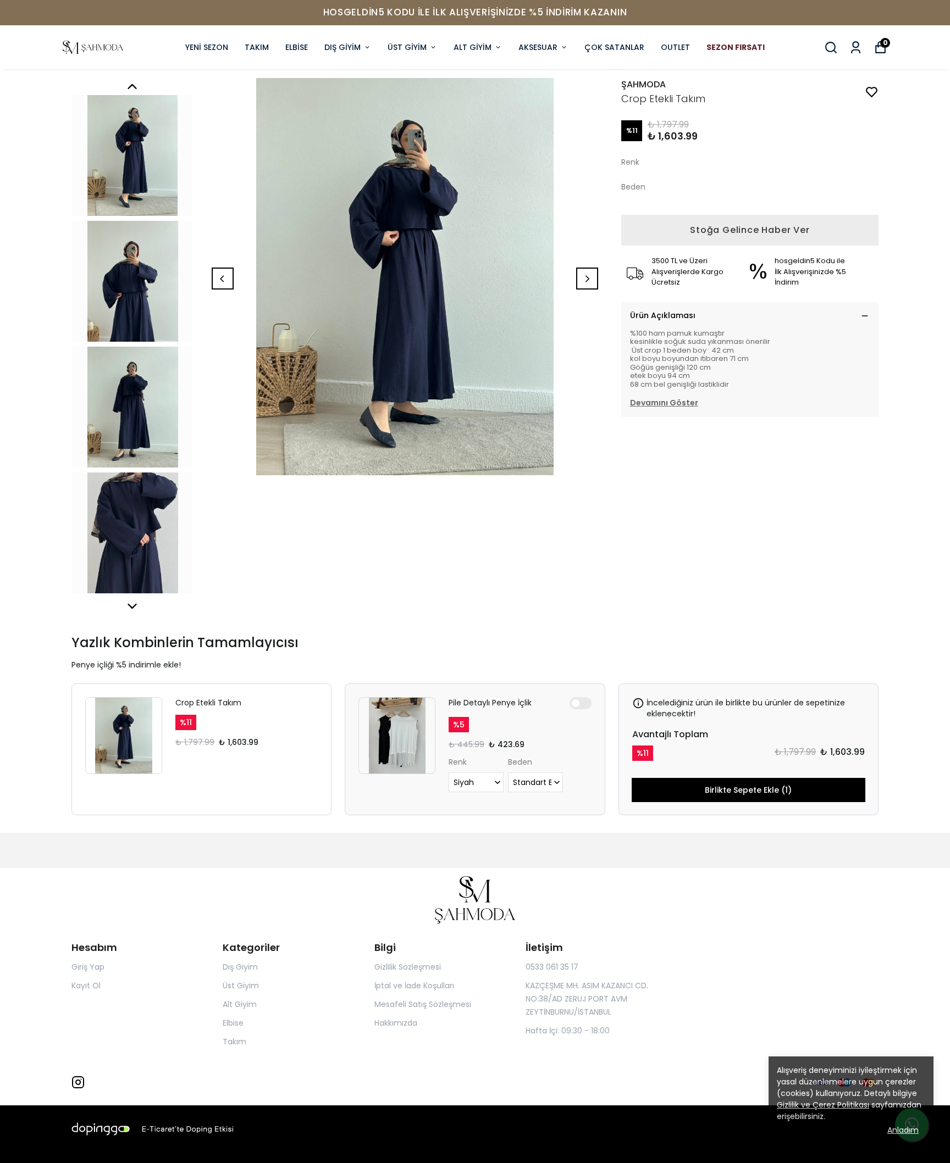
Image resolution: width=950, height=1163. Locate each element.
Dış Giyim (240, 966)
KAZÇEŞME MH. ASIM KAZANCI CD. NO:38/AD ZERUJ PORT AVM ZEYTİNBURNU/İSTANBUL (587, 998)
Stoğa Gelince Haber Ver (749, 230)
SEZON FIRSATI (735, 47)
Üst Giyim (241, 985)
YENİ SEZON (206, 47)
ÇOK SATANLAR (614, 47)
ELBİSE (296, 47)
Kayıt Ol (86, 985)
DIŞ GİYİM (342, 47)
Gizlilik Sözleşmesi (407, 966)
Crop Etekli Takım (208, 702)
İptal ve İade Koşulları (414, 985)
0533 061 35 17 (552, 966)
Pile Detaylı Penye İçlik (490, 702)
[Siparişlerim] (856, 47)
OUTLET (675, 47)
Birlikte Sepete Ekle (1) (748, 789)
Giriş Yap (87, 966)
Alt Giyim (240, 1004)
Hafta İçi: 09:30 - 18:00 (568, 1030)
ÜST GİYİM (407, 47)
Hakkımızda (395, 1022)
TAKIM (257, 47)
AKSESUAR (537, 47)
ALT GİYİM (472, 47)
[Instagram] (78, 1082)
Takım (234, 1041)
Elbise (233, 1022)
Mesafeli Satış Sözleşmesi (422, 1004)
